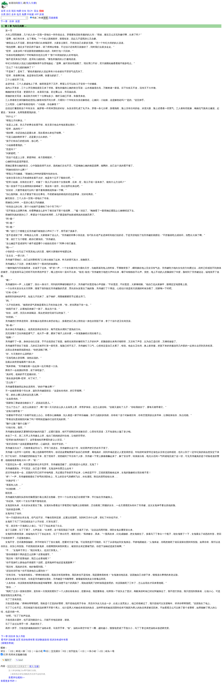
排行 (8, 14)
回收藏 (11, 639)
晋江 (20, 3)
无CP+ (30, 11)
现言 (13, 11)
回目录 (11, 636)
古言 (8, 11)
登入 (28, 3)
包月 (19, 14)
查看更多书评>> (9, 681)
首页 (3, 11)
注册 (33, 3)
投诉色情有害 (28, 639)
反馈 (41, 14)
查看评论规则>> (16, 677)
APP (36, 14)
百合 (36, 11)
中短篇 (30, 14)
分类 (3, 14)
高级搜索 (53, 18)
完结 (41, 11)
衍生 (24, 11)
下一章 (4, 21)
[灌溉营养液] (7, 643)
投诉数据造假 (42, 639)
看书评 (4, 639)
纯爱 (19, 11)
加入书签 (20, 636)
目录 (11, 21)
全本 (13, 14)
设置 (17, 21)
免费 (24, 14)
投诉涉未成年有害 (59, 639)
